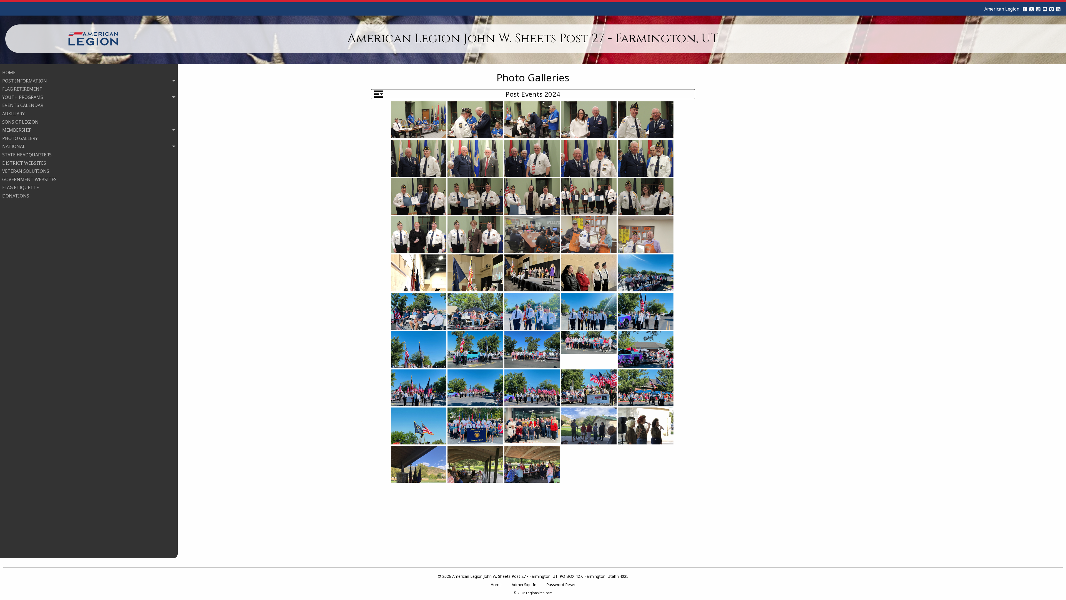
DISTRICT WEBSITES (24, 163)
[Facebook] (1025, 8)
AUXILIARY (13, 114)
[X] (1031, 8)
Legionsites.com (539, 593)
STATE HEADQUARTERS (27, 155)
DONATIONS (15, 196)
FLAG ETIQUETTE (20, 187)
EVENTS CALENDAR (22, 105)
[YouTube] (1045, 8)
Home (496, 584)
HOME (9, 72)
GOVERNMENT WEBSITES (29, 179)
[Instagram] (1038, 8)
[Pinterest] (1051, 8)
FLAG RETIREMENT (22, 89)
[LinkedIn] (1058, 8)
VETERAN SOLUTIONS (25, 171)
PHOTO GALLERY (20, 138)
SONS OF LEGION (20, 122)
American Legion (1001, 9)
